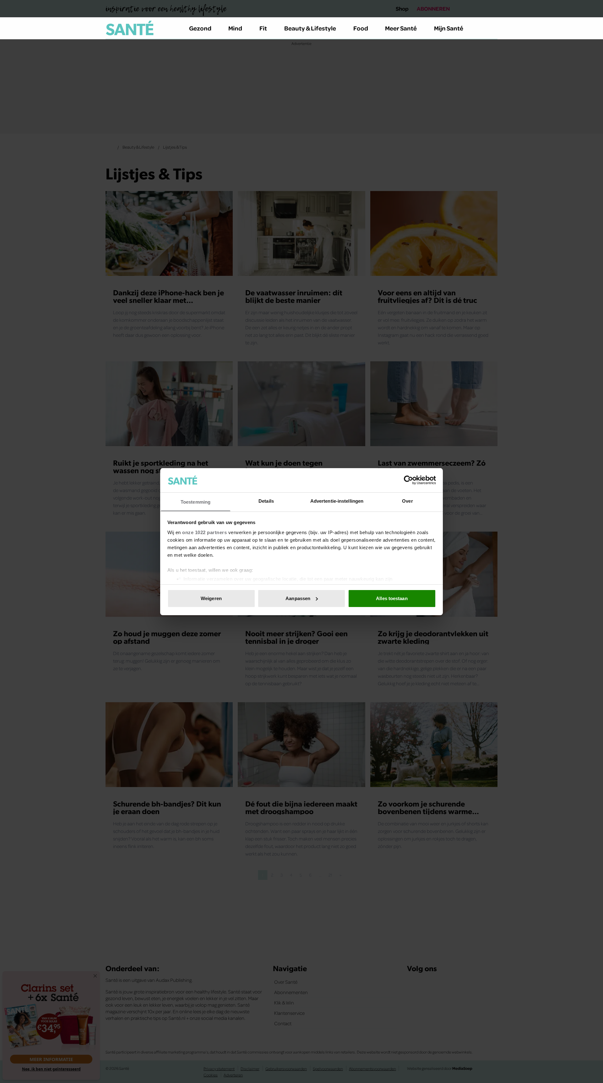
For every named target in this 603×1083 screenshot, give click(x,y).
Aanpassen (297, 598)
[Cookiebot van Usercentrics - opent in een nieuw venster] (408, 480)
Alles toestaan (391, 598)
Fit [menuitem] (263, 28)
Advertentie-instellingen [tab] (336, 500)
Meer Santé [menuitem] (401, 28)
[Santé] (130, 28)
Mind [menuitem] (235, 28)
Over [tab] (407, 500)
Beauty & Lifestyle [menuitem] (310, 28)
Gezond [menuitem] (200, 28)
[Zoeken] (492, 28)
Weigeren (211, 598)
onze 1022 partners (204, 532)
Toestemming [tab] (195, 501)
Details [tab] (266, 500)
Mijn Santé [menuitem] (448, 28)
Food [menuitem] (360, 28)
